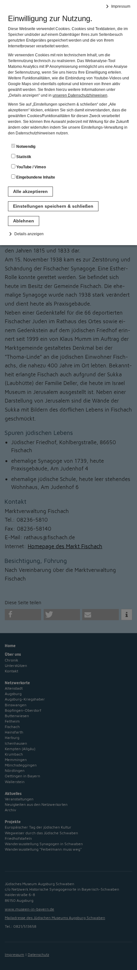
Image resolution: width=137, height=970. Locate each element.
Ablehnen (23, 220)
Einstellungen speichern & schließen (53, 206)
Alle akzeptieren (30, 191)
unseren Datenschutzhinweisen (80, 95)
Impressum (120, 6)
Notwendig (25, 146)
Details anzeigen (29, 234)
